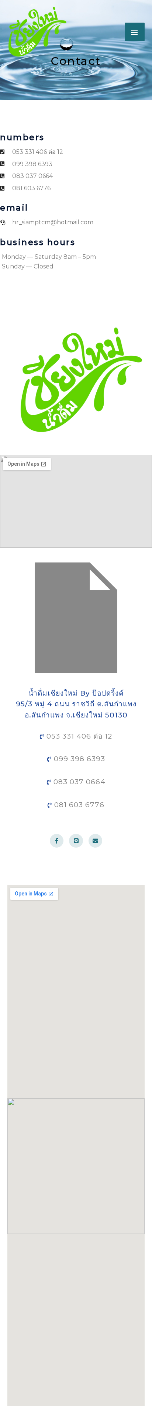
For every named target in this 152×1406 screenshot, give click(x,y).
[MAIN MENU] (135, 32)
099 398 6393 (78, 759)
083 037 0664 (78, 782)
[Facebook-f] (57, 841)
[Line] (76, 841)
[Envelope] (96, 841)
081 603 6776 (78, 805)
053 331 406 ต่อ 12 (78, 736)
